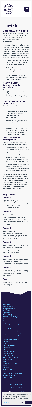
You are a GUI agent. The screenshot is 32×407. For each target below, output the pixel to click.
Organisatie (6, 347)
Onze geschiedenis (9, 309)
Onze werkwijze (8, 321)
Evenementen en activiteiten (12, 325)
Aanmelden (6, 367)
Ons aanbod (6, 319)
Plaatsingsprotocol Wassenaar (12, 373)
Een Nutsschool (8, 307)
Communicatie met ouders (11, 339)
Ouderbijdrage (7, 369)
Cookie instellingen (16, 387)
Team (4, 349)
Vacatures (6, 361)
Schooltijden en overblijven (11, 331)
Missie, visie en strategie (10, 317)
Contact (5, 365)
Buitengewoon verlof (9, 337)
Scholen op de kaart (9, 375)
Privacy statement (16, 385)
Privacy (5, 343)
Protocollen (6, 341)
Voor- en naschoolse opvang (12, 333)
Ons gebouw (7, 311)
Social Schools (19, 391)
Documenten (7, 327)
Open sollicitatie (8, 359)
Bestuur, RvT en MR (9, 351)
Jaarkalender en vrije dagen (11, 335)
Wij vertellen (7, 313)
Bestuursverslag (8, 353)
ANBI (4, 371)
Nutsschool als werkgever (11, 357)
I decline (20, 402)
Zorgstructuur (7, 323)
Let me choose (7, 402)
